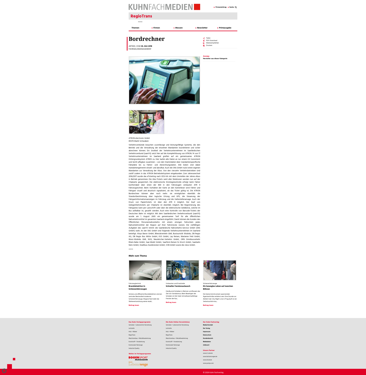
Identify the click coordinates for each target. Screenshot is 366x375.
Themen (135, 28)
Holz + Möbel (133, 332)
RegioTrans (132, 335)
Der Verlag (206, 328)
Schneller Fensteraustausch (178, 286)
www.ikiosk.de (207, 360)
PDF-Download (211, 40)
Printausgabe (225, 28)
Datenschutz (207, 335)
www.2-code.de (208, 353)
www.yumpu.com (208, 363)
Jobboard (206, 345)
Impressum (206, 332)
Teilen (208, 38)
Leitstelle (131, 328)
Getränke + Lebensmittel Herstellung (140, 325)
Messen (179, 28)
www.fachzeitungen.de (210, 356)
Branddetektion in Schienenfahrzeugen (138, 288)
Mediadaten (207, 342)
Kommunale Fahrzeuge (136, 345)
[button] (4, 371)
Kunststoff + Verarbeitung (137, 342)
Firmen (156, 28)
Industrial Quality (134, 348)
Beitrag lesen (134, 305)
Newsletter (202, 28)
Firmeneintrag (221, 7)
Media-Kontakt (208, 325)
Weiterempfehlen (212, 43)
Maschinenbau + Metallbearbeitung (140, 338)
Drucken (209, 45)
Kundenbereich (208, 338)
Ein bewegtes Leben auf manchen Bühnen (218, 288)
